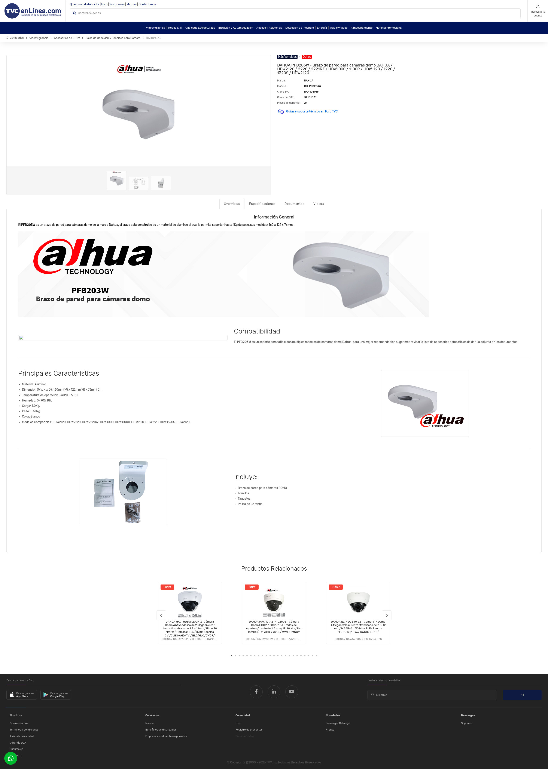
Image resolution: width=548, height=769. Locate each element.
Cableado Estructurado (200, 27)
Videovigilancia (155, 27)
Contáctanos (147, 4)
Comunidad (242, 715)
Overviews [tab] (232, 204)
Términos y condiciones (24, 729)
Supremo (466, 723)
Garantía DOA (18, 742)
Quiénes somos (19, 723)
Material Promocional (389, 27)
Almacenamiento (361, 27)
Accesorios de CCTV (67, 38)
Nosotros (16, 715)
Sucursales (117, 4)
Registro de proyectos (248, 729)
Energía (322, 27)
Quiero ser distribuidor (84, 4)
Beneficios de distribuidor (160, 729)
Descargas (468, 715)
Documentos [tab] (294, 204)
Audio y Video (338, 27)
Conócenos (152, 715)
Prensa (330, 729)
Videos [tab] (318, 204)
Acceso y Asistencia (269, 27)
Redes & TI (175, 27)
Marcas (132, 4)
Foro (104, 4)
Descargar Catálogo (338, 723)
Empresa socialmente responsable (166, 736)
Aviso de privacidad (22, 736)
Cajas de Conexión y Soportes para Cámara (112, 38)
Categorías (17, 37)
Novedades (333, 715)
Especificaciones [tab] (262, 204)
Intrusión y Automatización (235, 27)
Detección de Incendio (299, 27)
